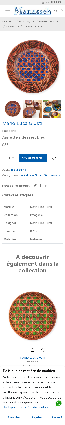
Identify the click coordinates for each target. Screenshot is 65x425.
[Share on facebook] (40, 185)
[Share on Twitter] (35, 185)
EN (53, 2)
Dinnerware (49, 21)
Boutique (26, 21)
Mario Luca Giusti (31, 175)
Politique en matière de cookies (25, 407)
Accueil (8, 21)
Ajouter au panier (33, 157)
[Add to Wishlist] (53, 158)
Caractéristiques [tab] (17, 195)
